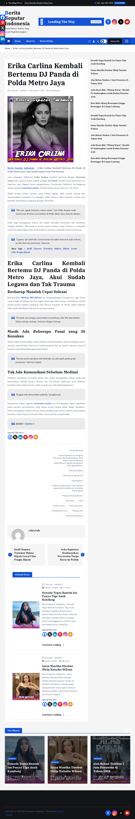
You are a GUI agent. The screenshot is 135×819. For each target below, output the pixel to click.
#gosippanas (78, 480)
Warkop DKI (78, 510)
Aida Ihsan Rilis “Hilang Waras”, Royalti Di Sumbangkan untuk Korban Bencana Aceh (110, 93)
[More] (35, 437)
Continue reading (52, 644)
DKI (81, 500)
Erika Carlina (59, 505)
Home (18, 41)
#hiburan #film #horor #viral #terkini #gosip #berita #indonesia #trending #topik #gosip (68, 488)
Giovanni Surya (76, 505)
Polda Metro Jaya (60, 510)
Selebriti (23, 90)
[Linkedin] (20, 437)
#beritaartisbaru (76, 470)
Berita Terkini (46, 41)
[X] (15, 437)
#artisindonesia (76, 450)
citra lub (14, 90)
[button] (124, 731)
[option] (25, 760)
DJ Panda (70, 500)
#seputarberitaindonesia (73, 495)
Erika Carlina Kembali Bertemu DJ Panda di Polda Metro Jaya (41, 48)
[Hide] (1, 44)
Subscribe (115, 41)
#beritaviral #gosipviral (73, 475)
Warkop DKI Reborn (74, 515)
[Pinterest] (25, 437)
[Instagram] (30, 437)
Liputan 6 (29, 423)
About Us (30, 41)
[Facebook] (10, 437)
